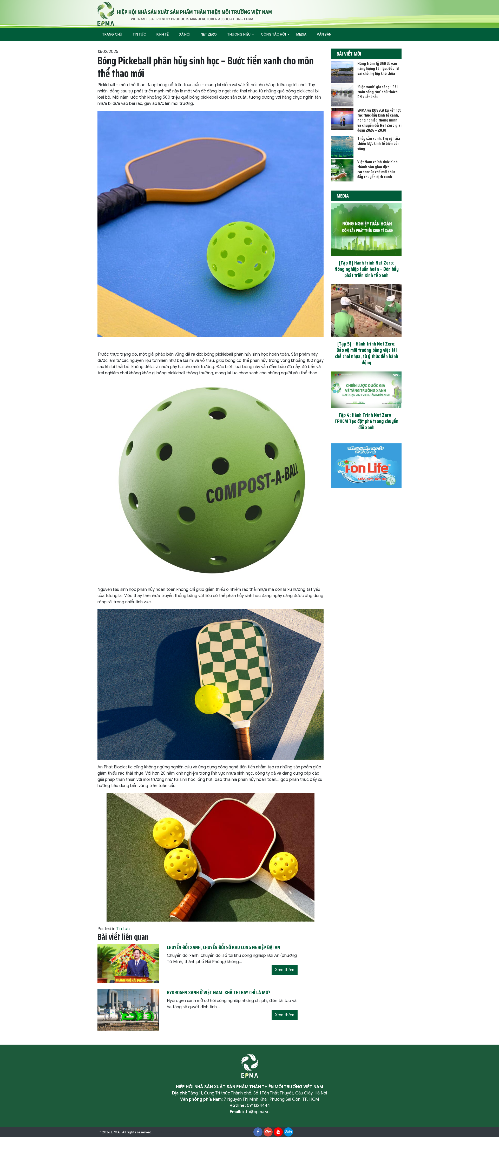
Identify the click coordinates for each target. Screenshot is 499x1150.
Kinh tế (162, 34)
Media (301, 34)
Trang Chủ (112, 34)
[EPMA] (184, 13)
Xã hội (184, 34)
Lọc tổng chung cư (210, 1132)
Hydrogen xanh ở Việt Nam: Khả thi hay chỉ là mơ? (218, 992)
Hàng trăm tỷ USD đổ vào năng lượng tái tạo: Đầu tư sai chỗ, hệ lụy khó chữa (378, 68)
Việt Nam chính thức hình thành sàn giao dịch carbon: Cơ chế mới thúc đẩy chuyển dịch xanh (377, 169)
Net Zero (209, 34)
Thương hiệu (239, 34)
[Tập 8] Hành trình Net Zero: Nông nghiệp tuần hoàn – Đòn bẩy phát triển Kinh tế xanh (366, 269)
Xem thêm (284, 969)
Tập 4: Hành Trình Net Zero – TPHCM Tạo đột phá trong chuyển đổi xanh (366, 421)
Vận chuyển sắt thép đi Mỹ (174, 1132)
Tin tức (139, 34)
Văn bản (324, 34)
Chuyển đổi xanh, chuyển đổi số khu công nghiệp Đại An (223, 947)
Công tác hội (273, 34)
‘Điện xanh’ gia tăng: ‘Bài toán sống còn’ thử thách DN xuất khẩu (377, 92)
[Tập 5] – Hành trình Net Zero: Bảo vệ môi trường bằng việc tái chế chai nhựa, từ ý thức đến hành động (366, 353)
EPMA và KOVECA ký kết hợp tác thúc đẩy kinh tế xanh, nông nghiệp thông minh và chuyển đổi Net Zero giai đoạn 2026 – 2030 (379, 120)
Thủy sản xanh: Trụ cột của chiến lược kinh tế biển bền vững (378, 143)
